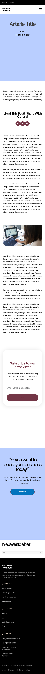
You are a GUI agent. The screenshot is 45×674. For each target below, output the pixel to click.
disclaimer (20, 670)
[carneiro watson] (7, 567)
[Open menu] (40, 9)
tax (3, 618)
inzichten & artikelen (9, 597)
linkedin (28, 670)
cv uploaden (6, 601)
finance (4, 614)
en (13, 2)
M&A (3, 626)
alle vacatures (6, 589)
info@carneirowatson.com (11, 639)
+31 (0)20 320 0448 (9, 643)
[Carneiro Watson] (6, 9)
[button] (18, 123)
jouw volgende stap (9, 593)
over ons (5, 2)
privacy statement (8, 670)
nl (10, 2)
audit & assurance (8, 622)
